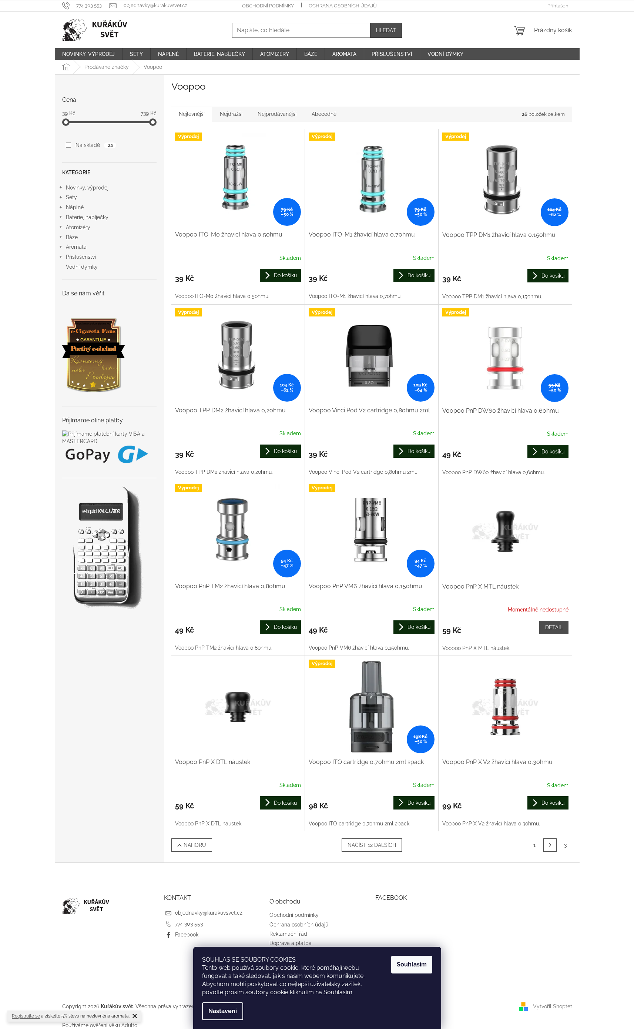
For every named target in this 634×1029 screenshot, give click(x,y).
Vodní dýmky (82, 267)
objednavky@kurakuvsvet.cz (208, 913)
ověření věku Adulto (113, 1025)
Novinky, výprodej (87, 188)
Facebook (186, 935)
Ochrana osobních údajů (343, 6)
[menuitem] (88, 54)
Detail (554, 627)
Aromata (76, 247)
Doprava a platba (290, 943)
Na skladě (94, 145)
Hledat (386, 30)
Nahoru (195, 845)
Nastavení (222, 1011)
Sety (71, 197)
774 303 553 (189, 924)
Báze (72, 237)
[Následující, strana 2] (550, 845)
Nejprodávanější (277, 114)
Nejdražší (231, 114)
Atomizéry (78, 227)
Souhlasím (412, 964)
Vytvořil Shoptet (552, 1006)
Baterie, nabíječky (87, 217)
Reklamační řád (288, 934)
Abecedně (324, 114)
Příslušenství (81, 257)
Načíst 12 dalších (372, 845)
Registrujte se (26, 1016)
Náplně (75, 207)
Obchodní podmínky (268, 6)
